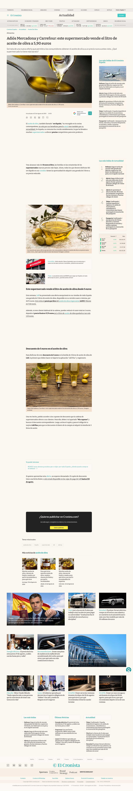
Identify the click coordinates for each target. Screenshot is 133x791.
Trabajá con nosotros (107, 778)
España (37, 545)
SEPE (58, 759)
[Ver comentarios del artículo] (47, 118)
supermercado (46, 545)
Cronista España (12, 29)
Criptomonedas (91, 21)
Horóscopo (100, 759)
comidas (43, 171)
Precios (67, 759)
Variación (113, 236)
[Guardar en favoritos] (90, 113)
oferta (48, 476)
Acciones (84, 10)
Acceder (121, 15)
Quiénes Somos (69, 778)
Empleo (97, 10)
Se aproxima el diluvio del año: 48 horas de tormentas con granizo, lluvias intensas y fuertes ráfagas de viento (111, 104)
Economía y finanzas (31, 21)
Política (62, 21)
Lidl (37, 295)
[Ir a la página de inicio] (16, 15)
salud (66, 127)
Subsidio (89, 759)
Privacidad (80, 781)
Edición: (120, 10)
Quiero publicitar (61, 527)
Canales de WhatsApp (39, 778)
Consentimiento (90, 781)
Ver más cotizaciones (120, 25)
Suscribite (55, 778)
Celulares (41, 759)
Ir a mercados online (12, 25)
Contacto (23, 778)
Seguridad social (26, 10)
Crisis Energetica (78, 759)
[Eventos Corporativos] (53, 772)
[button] (128, 669)
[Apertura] (43, 772)
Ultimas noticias (12, 21)
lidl (54, 545)
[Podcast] (73, 772)
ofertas (60, 545)
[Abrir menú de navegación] (8, 15)
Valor (123, 236)
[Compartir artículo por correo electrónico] (43, 118)
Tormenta (10, 10)
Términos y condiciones (68, 781)
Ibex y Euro (48, 21)
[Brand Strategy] (64, 772)
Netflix (109, 10)
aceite (67, 313)
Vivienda (57, 10)
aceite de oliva (33, 29)
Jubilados (43, 10)
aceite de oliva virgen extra (69, 301)
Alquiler (70, 10)
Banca (106, 21)
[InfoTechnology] (86, 772)
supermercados (38, 132)
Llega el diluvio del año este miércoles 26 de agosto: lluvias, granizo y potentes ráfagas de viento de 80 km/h (112, 95)
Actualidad (75, 21)
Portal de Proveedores (87, 778)
